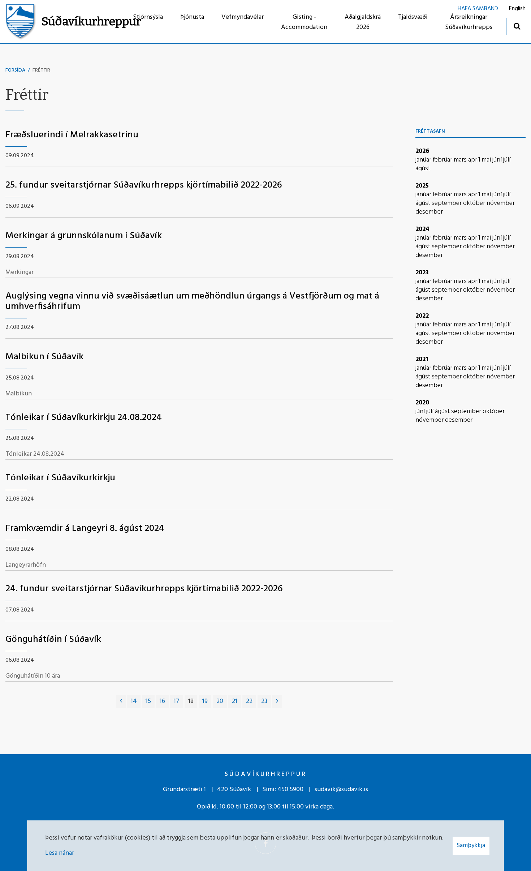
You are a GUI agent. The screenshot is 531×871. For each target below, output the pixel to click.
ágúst (422, 168)
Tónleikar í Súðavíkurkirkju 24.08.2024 (83, 417)
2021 (421, 359)
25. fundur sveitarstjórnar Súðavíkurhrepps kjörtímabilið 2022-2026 (143, 185)
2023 (422, 272)
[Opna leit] (516, 26)
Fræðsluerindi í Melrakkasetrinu (71, 135)
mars (461, 160)
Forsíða (15, 70)
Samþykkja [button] (471, 845)
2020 (422, 403)
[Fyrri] (121, 701)
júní (497, 160)
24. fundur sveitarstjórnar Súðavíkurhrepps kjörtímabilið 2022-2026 (144, 589)
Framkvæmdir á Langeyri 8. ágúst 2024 (84, 528)
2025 (422, 186)
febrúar (443, 160)
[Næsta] (277, 701)
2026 (422, 151)
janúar (424, 160)
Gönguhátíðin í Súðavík (53, 639)
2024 (422, 229)
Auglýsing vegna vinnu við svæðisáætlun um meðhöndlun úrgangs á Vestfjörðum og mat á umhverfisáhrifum (192, 301)
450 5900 (290, 789)
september (447, 203)
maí (487, 160)
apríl (475, 160)
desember (429, 212)
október (475, 203)
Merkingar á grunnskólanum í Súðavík (83, 235)
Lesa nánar (59, 853)
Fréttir (41, 70)
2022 (422, 316)
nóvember (501, 203)
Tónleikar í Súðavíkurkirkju (60, 478)
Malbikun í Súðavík (44, 356)
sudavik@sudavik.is (341, 789)
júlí (506, 160)
